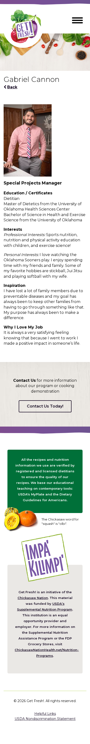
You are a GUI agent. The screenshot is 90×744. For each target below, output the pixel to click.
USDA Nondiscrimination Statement (45, 719)
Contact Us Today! (45, 406)
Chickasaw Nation (33, 598)
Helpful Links (45, 713)
